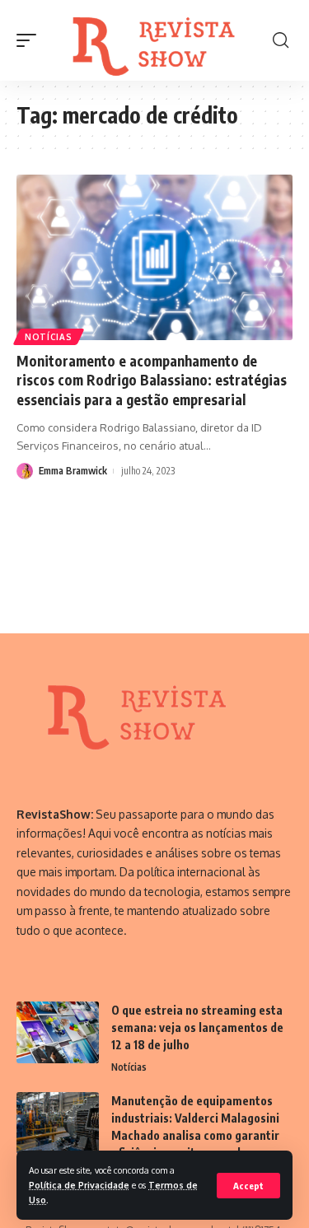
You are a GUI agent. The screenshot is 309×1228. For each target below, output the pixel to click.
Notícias (49, 337)
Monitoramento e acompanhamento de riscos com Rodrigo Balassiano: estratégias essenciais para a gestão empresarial (151, 380)
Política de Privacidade (79, 1184)
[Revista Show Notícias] (156, 40)
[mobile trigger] (30, 40)
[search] (281, 40)
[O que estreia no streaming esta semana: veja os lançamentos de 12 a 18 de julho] (57, 1032)
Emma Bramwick (73, 471)
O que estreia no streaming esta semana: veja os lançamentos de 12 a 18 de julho (197, 1027)
